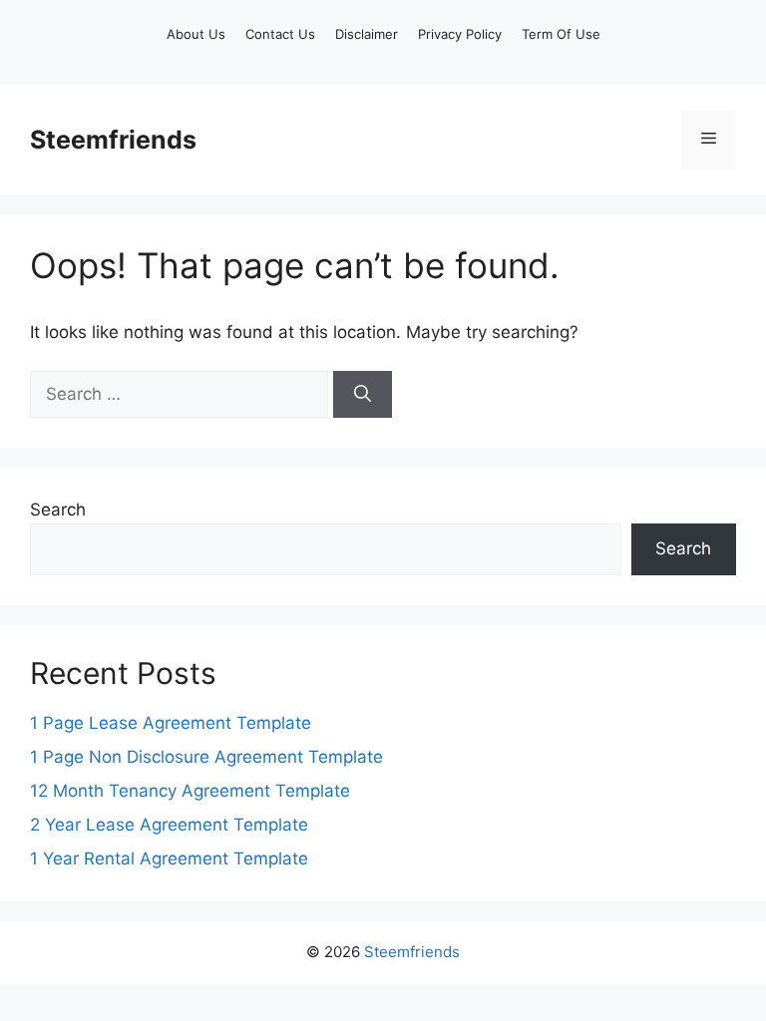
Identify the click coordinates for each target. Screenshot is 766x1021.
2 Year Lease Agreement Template (169, 825)
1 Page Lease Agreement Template (170, 723)
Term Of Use (561, 34)
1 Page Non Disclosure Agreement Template (206, 757)
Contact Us (280, 34)
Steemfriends (113, 140)
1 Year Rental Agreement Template (169, 858)
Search (58, 509)
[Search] (362, 395)
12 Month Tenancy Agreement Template (190, 791)
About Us (196, 34)
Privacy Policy (460, 34)
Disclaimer (366, 34)
